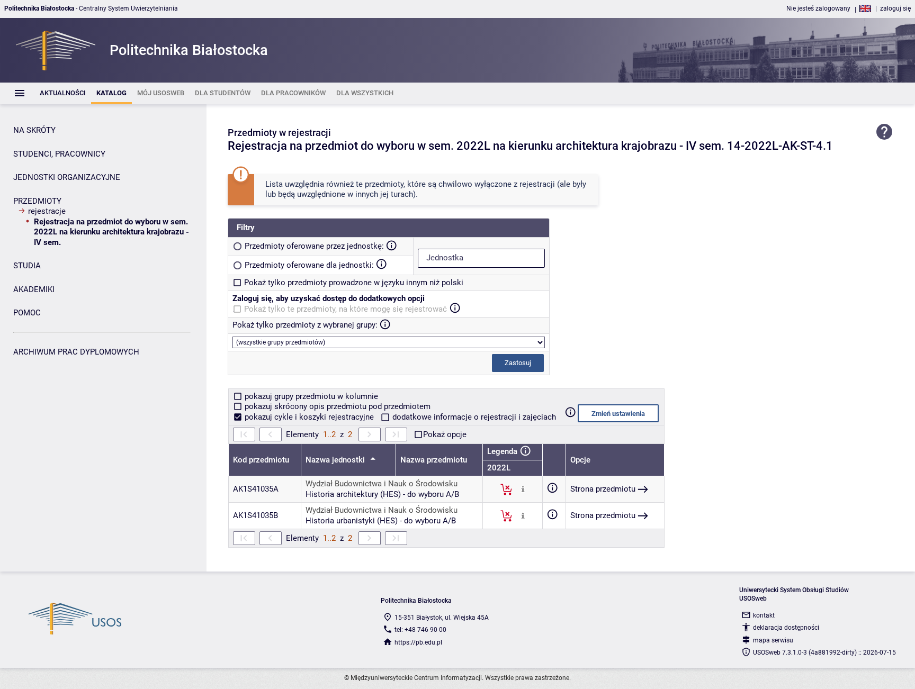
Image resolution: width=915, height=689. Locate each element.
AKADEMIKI (34, 289)
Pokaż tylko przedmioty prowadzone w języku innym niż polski (353, 282)
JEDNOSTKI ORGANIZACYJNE (66, 177)
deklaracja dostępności (786, 627)
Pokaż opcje (445, 434)
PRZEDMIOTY (37, 201)
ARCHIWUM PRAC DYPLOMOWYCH (76, 352)
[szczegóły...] (523, 489)
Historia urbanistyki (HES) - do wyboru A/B (381, 520)
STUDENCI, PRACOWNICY (59, 154)
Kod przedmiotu (261, 460)
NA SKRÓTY (34, 130)
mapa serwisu (773, 640)
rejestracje (47, 211)
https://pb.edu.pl (418, 642)
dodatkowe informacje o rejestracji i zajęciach (473, 417)
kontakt (764, 615)
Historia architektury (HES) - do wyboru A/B (382, 494)
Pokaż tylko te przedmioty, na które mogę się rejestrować (345, 309)
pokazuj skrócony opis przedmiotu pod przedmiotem (336, 406)
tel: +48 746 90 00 (420, 629)
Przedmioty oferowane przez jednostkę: (314, 246)
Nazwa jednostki (336, 460)
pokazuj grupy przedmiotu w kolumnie (310, 396)
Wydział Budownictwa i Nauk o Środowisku (381, 483)
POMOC (27, 313)
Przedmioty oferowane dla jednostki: (309, 265)
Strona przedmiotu (602, 489)
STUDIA (27, 265)
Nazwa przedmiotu (433, 460)
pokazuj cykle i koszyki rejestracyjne (309, 417)
